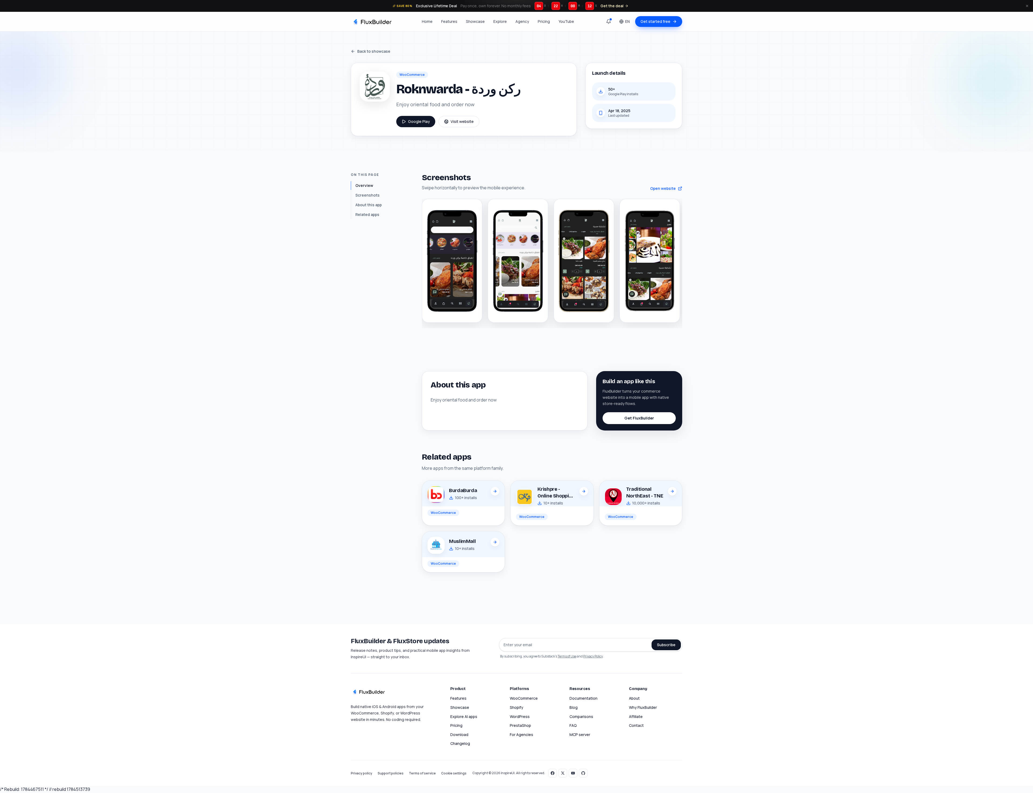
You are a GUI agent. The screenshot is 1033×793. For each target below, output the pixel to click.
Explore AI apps (463, 716)
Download (459, 734)
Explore (500, 21)
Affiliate (636, 716)
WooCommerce (524, 698)
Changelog (460, 743)
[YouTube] (573, 773)
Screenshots (367, 195)
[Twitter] (562, 773)
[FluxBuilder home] (372, 21)
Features (449, 21)
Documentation (583, 698)
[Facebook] (552, 773)
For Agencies (521, 734)
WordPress (520, 716)
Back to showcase (373, 51)
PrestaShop (520, 725)
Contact (636, 725)
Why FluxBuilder (643, 707)
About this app (368, 204)
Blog (573, 707)
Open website (663, 188)
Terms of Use (567, 656)
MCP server (579, 734)
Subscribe (666, 644)
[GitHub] (583, 773)
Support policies (391, 773)
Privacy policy (361, 773)
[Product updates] (608, 21)
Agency (522, 21)
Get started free (655, 21)
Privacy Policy (593, 656)
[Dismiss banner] (1027, 6)
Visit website (462, 121)
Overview (364, 185)
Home (427, 21)
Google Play (419, 121)
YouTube (566, 21)
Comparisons (581, 716)
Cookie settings (453, 773)
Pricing (544, 21)
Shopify (516, 707)
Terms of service (422, 773)
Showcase (475, 21)
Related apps (367, 214)
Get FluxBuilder (639, 418)
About (634, 698)
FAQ (573, 725)
